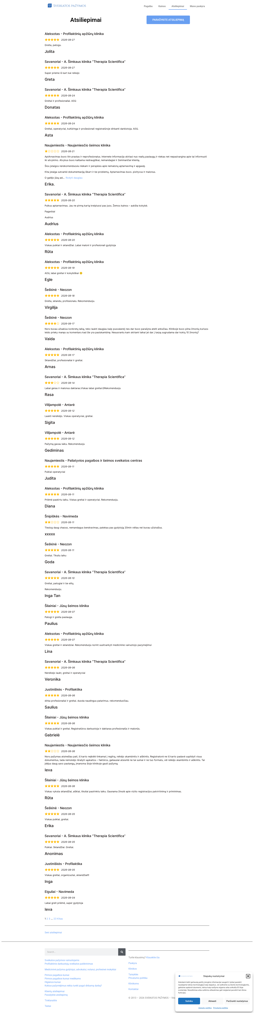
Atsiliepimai (178, 6)
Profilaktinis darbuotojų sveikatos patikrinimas (69, 963)
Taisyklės (133, 974)
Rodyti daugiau (74, 177)
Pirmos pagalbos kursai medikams (63, 978)
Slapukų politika (205, 1008)
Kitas (60, 918)
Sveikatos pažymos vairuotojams (62, 960)
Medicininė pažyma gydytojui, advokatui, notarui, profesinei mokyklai (80, 969)
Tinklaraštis (51, 1000)
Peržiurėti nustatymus (237, 1001)
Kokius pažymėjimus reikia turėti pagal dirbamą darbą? (73, 985)
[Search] (122, 952)
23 (55, 918)
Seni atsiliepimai (53, 932)
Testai (48, 1006)
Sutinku (189, 1001)
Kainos (162, 6)
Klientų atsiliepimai (55, 991)
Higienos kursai (53, 982)
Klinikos (132, 968)
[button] (248, 976)
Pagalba (148, 6)
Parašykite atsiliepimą (56, 994)
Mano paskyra (197, 6)
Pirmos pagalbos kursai (57, 975)
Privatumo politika (220, 1008)
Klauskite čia (152, 957)
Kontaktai (133, 989)
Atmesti (212, 1001)
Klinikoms (133, 983)
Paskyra (132, 963)
